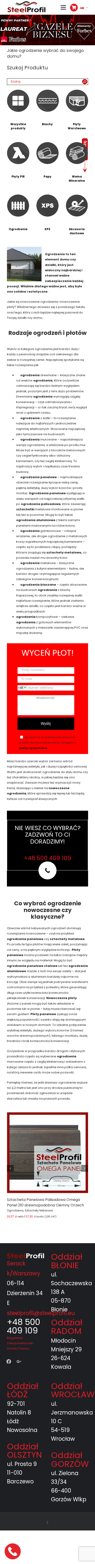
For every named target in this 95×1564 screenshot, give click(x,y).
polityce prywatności (33, 748)
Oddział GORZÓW (70, 1459)
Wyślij (46, 724)
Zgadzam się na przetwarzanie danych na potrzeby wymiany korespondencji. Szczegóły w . (47, 743)
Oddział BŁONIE (66, 1261)
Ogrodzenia (15, 1210)
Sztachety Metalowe (39, 1210)
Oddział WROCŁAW (73, 1390)
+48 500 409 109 (47, 858)
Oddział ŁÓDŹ (22, 1390)
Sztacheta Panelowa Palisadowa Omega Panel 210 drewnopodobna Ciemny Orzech (45, 1202)
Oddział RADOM (66, 1327)
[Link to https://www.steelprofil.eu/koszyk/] (74, 7)
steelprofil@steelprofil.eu (41, 1313)
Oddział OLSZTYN (24, 1451)
